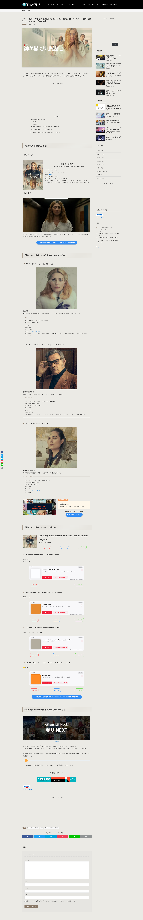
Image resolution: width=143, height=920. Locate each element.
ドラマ (101, 154)
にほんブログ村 (27, 789)
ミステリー (51, 827)
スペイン (57, 827)
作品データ (36, 121)
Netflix (50, 174)
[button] (27, 836)
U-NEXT (57, 741)
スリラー (37, 827)
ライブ (101, 168)
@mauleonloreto (36, 490)
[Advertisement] (56, 96)
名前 (26, 882)
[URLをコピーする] (86, 836)
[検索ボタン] (119, 4)
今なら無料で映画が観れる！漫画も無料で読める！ (45, 132)
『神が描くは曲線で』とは (38, 119)
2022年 (46, 827)
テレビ (101, 157)
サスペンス (31, 827)
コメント (27, 860)
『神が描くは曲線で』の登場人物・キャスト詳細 (44, 126)
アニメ (101, 161)
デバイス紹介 (102, 171)
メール (26, 888)
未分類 (101, 178)
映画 (24, 24)
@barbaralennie (36, 331)
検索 (115, 44)
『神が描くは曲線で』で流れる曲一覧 (41, 129)
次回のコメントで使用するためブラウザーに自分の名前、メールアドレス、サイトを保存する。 (51, 901)
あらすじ (35, 124)
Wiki (100, 174)
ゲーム (101, 164)
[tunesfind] (31, 4)
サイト (26, 894)
